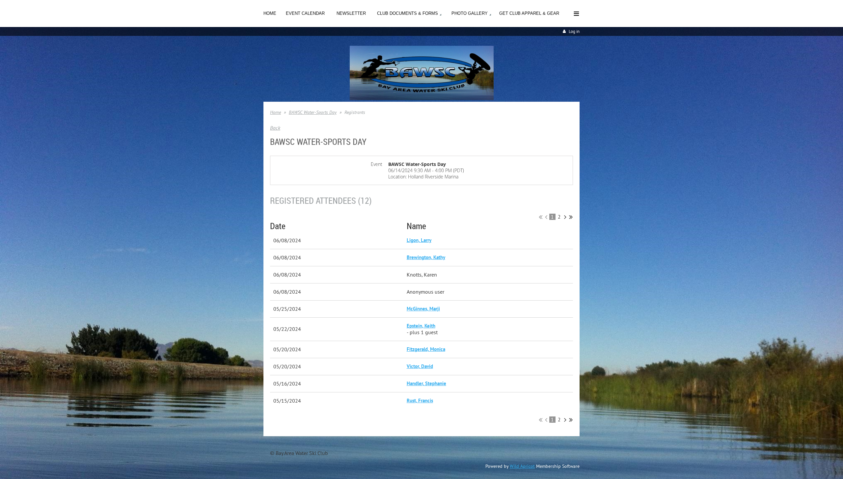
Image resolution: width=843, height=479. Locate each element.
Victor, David (420, 366)
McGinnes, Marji (423, 309)
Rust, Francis (420, 400)
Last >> (570, 217)
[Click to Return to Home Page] (422, 98)
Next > (565, 217)
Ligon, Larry (419, 240)
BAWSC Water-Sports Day (313, 112)
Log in (574, 31)
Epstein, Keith (421, 326)
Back (275, 127)
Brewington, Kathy (426, 257)
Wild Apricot (522, 466)
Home (275, 112)
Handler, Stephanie (426, 383)
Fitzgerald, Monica (426, 349)
